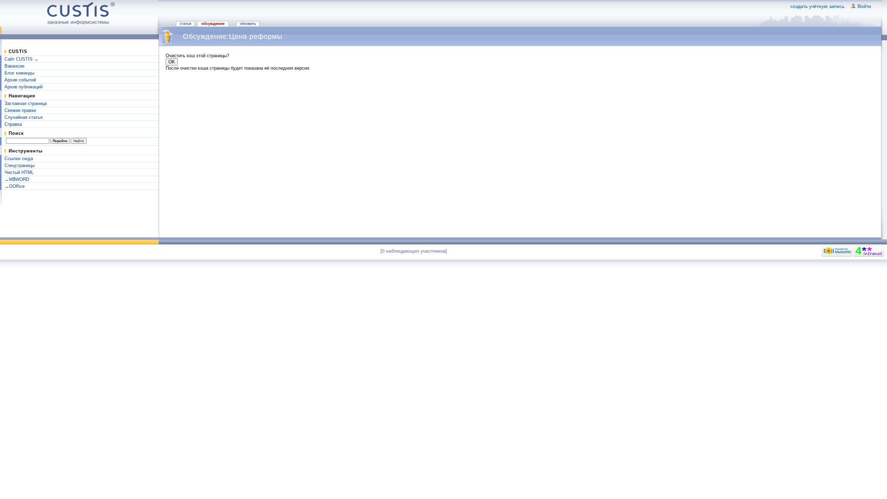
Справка (13, 124)
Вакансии (14, 66)
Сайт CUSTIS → (21, 59)
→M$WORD (17, 179)
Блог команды (19, 73)
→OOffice (15, 186)
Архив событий (20, 79)
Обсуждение (213, 23)
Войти (864, 6)
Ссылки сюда (19, 158)
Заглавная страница (26, 103)
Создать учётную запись (817, 6)
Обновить (248, 23)
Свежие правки (20, 110)
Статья (185, 23)
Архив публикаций (24, 86)
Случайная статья (24, 117)
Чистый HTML (19, 172)
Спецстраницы (20, 165)
